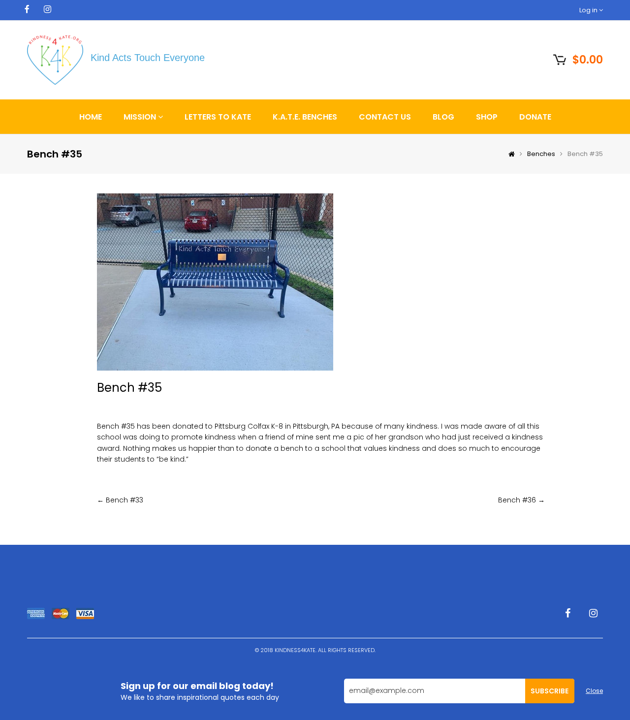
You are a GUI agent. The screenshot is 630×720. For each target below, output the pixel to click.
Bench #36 (517, 500)
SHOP (487, 117)
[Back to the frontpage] (509, 154)
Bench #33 (124, 500)
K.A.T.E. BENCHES (305, 117)
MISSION (141, 117)
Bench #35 (129, 387)
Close (594, 691)
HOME (90, 117)
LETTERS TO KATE (218, 117)
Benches (541, 153)
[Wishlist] (535, 58)
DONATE (535, 117)
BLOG (443, 117)
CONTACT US (385, 117)
